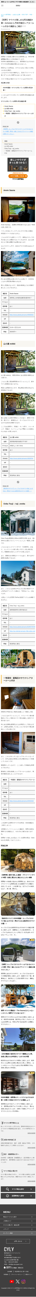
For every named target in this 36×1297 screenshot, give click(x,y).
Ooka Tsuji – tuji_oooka (11, 148)
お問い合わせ (18, 1241)
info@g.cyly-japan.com (16, 1264)
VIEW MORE (31, 1133)
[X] (17, 1281)
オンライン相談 (8, 1233)
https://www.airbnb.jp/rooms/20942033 (22, 801)
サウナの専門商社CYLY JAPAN (19, 1288)
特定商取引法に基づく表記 (22, 1271)
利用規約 (6, 1274)
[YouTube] (12, 1281)
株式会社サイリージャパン (12, 1253)
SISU (18, 6)
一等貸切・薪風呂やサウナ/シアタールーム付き (18, 152)
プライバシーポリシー (17, 1274)
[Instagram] (23, 1281)
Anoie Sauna (8, 144)
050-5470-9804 (13, 1262)
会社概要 (9, 1271)
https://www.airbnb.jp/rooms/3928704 (21, 458)
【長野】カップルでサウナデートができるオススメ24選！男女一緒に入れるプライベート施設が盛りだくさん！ (18, 131)
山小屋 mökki (8, 146)
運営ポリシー (28, 1274)
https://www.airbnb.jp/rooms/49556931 (22, 315)
